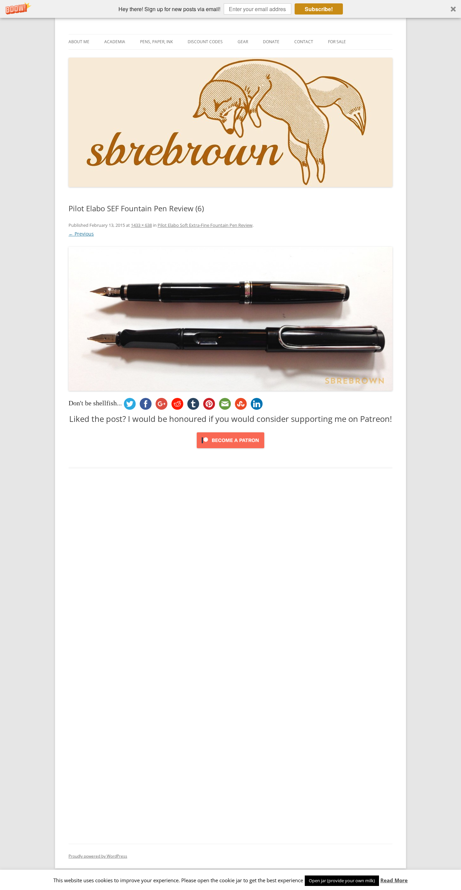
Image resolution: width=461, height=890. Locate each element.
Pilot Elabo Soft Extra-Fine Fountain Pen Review (205, 225)
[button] (230, 9)
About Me (79, 42)
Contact (303, 42)
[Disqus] (230, 577)
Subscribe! (319, 9)
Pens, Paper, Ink (156, 42)
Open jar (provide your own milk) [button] (342, 881)
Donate (271, 42)
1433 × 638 (141, 225)
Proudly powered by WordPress (98, 856)
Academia (114, 42)
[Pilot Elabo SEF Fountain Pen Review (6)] (230, 319)
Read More (394, 880)
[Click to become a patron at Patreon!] (230, 450)
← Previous (81, 234)
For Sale (337, 42)
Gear (243, 42)
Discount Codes (205, 42)
